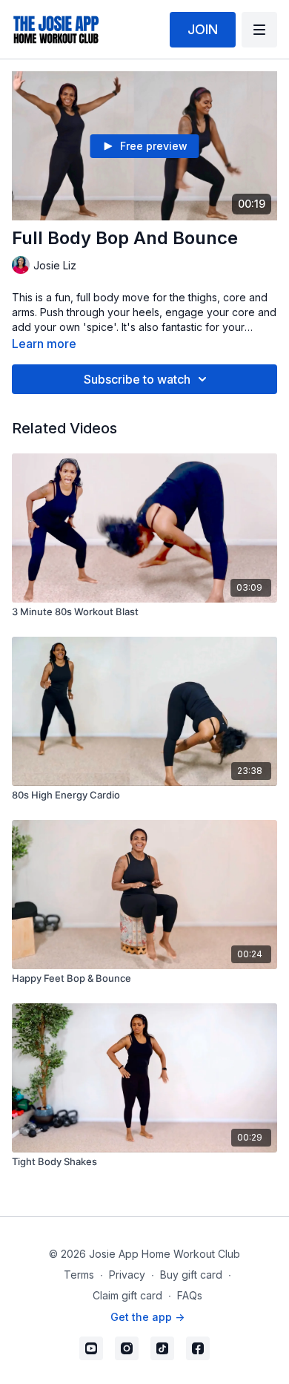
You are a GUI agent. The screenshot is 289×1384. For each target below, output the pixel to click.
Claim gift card (127, 1295)
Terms (79, 1274)
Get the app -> (147, 1317)
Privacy (127, 1274)
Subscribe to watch (137, 379)
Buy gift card (191, 1274)
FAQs (189, 1295)
